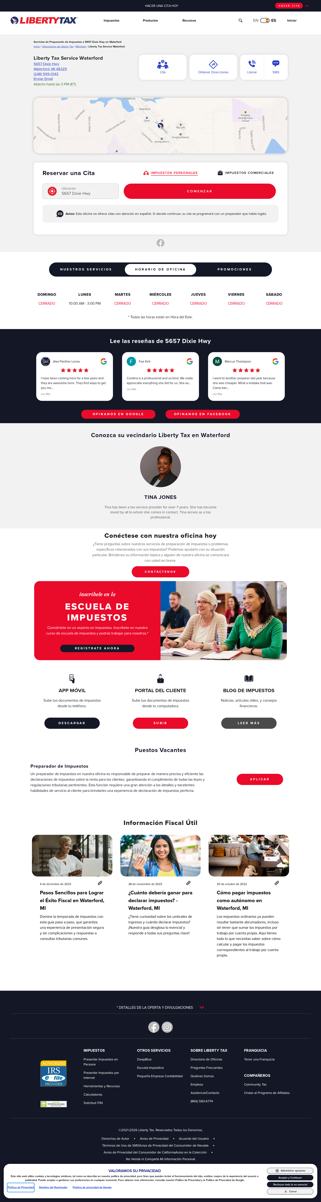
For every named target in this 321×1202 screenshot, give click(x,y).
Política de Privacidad (21, 1187)
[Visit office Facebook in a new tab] (160, 243)
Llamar (252, 72)
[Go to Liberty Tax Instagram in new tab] (167, 1027)
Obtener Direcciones (213, 72)
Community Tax (255, 1084)
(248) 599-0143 (46, 73)
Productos (150, 20)
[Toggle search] (240, 20)
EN (255, 20)
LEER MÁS (249, 723)
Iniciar (291, 20)
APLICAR (260, 779)
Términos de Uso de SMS (120, 1145)
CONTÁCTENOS (160, 572)
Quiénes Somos (202, 1076)
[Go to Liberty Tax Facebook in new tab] (153, 1027)
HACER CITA (289, 5)
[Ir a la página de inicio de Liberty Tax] (44, 20)
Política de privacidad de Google (92, 1187)
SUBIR (160, 723)
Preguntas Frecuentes (207, 1067)
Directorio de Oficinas (206, 1059)
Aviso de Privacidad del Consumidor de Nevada (177, 1145)
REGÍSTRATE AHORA (97, 648)
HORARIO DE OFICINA (160, 269)
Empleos (197, 1084)
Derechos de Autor (115, 1138)
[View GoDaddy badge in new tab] (53, 1104)
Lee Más (46, 394)
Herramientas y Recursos (102, 1086)
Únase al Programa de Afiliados (267, 1092)
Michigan (81, 46)
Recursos (189, 20)
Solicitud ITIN (93, 1102)
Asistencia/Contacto (205, 1092)
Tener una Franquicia (259, 1059)
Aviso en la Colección (194, 1152)
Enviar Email (43, 78)
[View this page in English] (265, 20)
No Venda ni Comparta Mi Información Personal (160, 1159)
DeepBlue (144, 1059)
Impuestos (111, 20)
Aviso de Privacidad (154, 1138)
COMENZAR (200, 191)
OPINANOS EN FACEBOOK (202, 414)
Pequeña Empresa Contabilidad (160, 1076)
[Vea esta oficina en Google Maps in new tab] (103, 361)
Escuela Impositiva (150, 1067)
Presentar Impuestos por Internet (101, 1075)
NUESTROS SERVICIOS (86, 269)
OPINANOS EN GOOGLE (118, 414)
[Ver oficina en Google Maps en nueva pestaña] (160, 125)
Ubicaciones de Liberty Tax (57, 46)
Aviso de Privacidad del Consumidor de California (139, 1152)
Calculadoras (93, 1094)
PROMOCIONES (235, 269)
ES (273, 20)
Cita (163, 72)
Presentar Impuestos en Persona (101, 1062)
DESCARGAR (72, 723)
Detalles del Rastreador (53, 1187)
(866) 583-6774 (202, 1101)
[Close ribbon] (307, 6)
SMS (276, 72)
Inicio (37, 46)
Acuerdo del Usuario (194, 1138)
